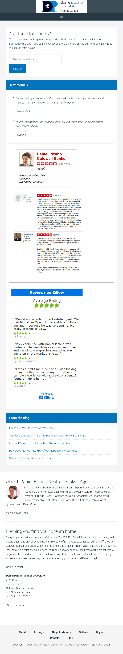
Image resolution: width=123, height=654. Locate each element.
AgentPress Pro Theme (47, 644)
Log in (107, 644)
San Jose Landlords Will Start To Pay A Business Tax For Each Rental (47, 435)
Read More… (30, 504)
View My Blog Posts (17, 512)
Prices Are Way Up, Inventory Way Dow (31, 428)
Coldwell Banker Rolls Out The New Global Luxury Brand (40, 443)
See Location (17, 605)
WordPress (95, 644)
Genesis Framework (76, 644)
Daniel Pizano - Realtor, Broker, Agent (61, 6)
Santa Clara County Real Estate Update (31, 458)
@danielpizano (14, 504)
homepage (15, 43)
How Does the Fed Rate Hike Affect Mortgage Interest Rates (43, 450)
